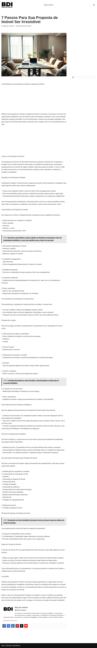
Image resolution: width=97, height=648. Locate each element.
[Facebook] (4, 626)
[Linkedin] (13, 626)
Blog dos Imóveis (9, 26)
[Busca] (94, 5)
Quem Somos (48, 5)
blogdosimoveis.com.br (10, 620)
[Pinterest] (17, 626)
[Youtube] (26, 626)
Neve (3, 645)
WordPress (16, 645)
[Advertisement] (34, 100)
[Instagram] (8, 626)
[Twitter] (21, 626)
